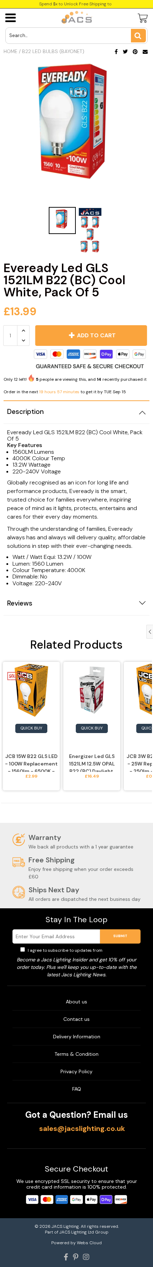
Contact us (76, 1019)
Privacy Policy (118, 950)
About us (76, 1001)
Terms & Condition (76, 1054)
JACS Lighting (65, 1226)
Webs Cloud (89, 1243)
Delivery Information (76, 1036)
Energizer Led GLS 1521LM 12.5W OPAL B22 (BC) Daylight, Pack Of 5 (92, 762)
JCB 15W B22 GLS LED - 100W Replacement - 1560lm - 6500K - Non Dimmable (31, 762)
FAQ (76, 1089)
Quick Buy (31, 728)
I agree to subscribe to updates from (80, 950)
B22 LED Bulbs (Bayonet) (53, 51)
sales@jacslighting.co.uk (82, 1128)
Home (10, 51)
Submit (120, 936)
